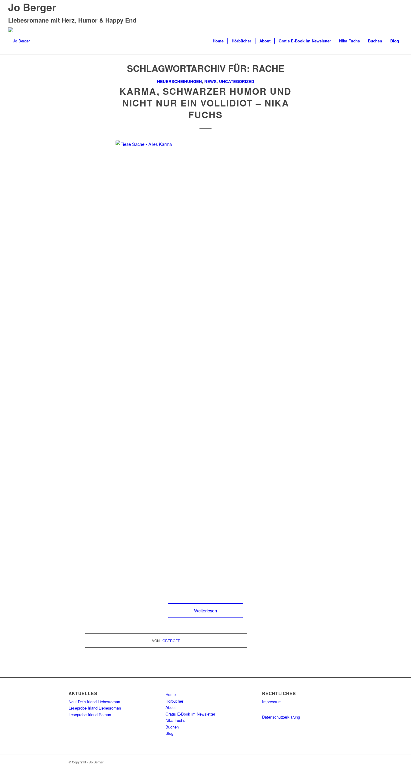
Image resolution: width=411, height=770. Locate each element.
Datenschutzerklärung (281, 717)
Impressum (272, 701)
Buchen (172, 727)
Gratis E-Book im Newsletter (190, 714)
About (170, 707)
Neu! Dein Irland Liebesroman (94, 701)
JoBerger (171, 640)
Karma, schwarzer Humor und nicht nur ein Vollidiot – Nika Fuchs (205, 103)
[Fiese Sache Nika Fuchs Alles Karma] (205, 365)
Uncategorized (236, 81)
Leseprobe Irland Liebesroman (95, 708)
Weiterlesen (205, 610)
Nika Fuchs (175, 720)
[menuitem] (218, 40)
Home (170, 694)
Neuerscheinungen (179, 81)
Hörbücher (174, 701)
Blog (169, 733)
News (210, 81)
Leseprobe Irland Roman (90, 714)
